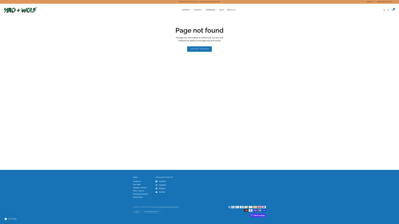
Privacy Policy (138, 197)
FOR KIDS (197, 10)
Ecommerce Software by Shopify (168, 207)
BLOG (222, 10)
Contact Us (137, 181)
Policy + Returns (138, 191)
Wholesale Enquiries (140, 194)
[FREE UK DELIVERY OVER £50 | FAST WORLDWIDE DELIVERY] (199, 2)
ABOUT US (231, 10)
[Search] (384, 10)
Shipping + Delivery (140, 188)
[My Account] (388, 10)
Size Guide (137, 184)
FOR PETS (185, 10)
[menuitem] (186, 10)
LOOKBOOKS (210, 10)
